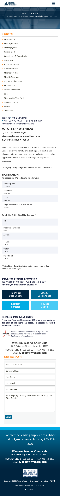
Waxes (7, 106)
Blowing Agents (10, 47)
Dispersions (9, 60)
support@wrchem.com (33, 352)
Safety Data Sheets (44, 294)
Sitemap (30, 489)
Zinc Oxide (8, 110)
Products (6, 117)
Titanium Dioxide (11, 102)
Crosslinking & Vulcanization (16, 56)
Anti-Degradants (11, 43)
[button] (3, 39)
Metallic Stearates (11, 77)
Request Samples (15, 305)
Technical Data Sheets (15, 294)
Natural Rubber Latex (13, 81)
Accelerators (9, 39)
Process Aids (9, 85)
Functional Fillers (11, 68)
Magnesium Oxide (12, 73)
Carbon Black (9, 52)
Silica (6, 94)
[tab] (30, 39)
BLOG (41, 485)
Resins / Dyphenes (12, 89)
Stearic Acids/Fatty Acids (14, 98)
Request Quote (44, 305)
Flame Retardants (11, 64)
